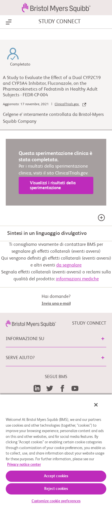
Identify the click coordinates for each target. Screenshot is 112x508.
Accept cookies (56, 476)
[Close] (96, 404)
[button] (102, 338)
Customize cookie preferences (56, 501)
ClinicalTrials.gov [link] (67, 104)
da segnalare (69, 265)
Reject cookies (56, 489)
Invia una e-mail (56, 304)
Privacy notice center (24, 465)
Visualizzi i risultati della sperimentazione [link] (53, 185)
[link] (31, 323)
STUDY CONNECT (59, 22)
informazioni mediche (77, 279)
